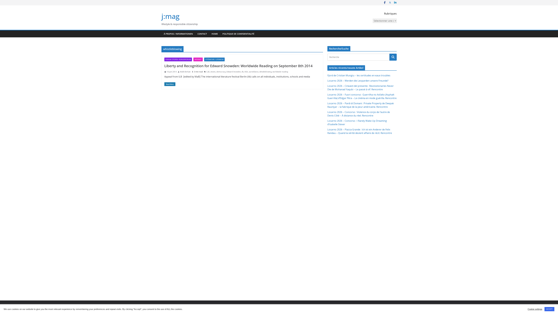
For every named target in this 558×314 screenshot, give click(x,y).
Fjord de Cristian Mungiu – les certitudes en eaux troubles (358, 75)
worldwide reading (280, 72)
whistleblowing (265, 72)
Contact (202, 33)
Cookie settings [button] (535, 309)
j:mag (170, 16)
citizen (212, 72)
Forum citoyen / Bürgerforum (178, 59)
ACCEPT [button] (549, 309)
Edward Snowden (234, 72)
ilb (243, 72)
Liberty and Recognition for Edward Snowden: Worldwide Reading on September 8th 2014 (238, 65)
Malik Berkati (185, 72)
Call (207, 72)
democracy (221, 72)
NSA (246, 72)
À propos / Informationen (178, 33)
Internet (198, 59)
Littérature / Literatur (214, 59)
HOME (215, 33)
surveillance (254, 72)
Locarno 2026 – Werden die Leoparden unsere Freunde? (357, 80)
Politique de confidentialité (238, 33)
